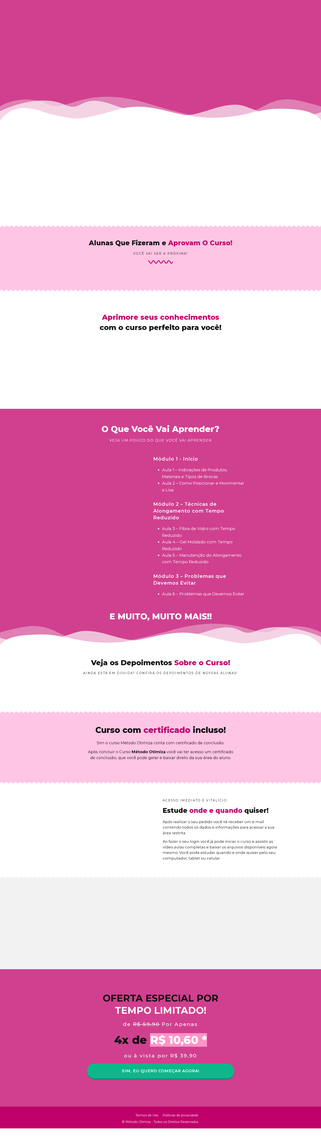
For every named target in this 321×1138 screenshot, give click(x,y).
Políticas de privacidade (180, 1115)
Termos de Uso (146, 1115)
